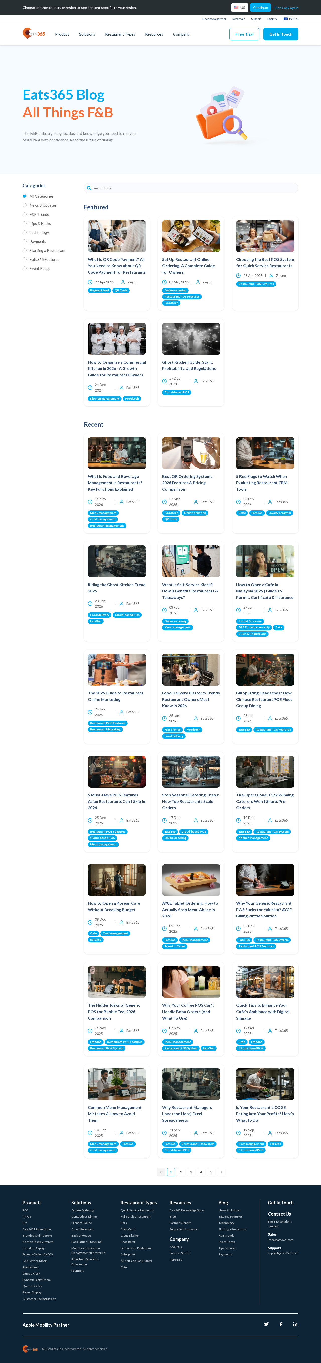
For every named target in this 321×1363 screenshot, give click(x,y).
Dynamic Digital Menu (37, 1280)
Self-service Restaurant (136, 1248)
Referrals (238, 19)
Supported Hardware (183, 1229)
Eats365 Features (44, 259)
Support (256, 19)
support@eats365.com (283, 1253)
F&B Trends (39, 214)
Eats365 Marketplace (37, 1229)
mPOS (27, 1216)
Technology (39, 232)
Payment (77, 1270)
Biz (25, 1223)
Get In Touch (280, 34)
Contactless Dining (84, 1216)
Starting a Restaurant (48, 250)
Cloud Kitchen (130, 1235)
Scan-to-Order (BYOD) (38, 1254)
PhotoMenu (31, 1267)
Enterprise (128, 1254)
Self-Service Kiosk (35, 1261)
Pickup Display (32, 1292)
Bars (124, 1223)
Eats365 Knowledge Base (187, 1210)
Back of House (81, 1235)
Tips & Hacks (40, 223)
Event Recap (40, 268)
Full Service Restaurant (136, 1216)
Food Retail (128, 1242)
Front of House (81, 1223)
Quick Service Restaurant (137, 1210)
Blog (173, 1216)
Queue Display (32, 1286)
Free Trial (244, 34)
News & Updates (43, 205)
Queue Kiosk (31, 1273)
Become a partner (214, 19)
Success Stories (180, 1253)
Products (32, 1202)
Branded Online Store (37, 1235)
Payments (38, 241)
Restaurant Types (120, 34)
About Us (176, 1247)
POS (25, 1210)
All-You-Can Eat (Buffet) (136, 1261)
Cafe (124, 1267)
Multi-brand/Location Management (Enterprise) (88, 1250)
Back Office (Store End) (87, 1242)
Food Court (128, 1229)
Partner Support (180, 1223)
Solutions (87, 34)
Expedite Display (33, 1248)
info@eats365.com (280, 1240)
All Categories (42, 196)
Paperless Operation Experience (85, 1261)
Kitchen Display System (38, 1242)
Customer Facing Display (39, 1299)
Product (62, 34)
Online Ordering (82, 1210)
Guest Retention (82, 1229)
